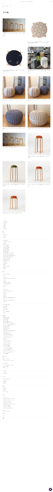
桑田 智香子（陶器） (6, 317)
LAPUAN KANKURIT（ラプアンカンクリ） (9, 278)
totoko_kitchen (5, 263)
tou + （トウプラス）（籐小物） (8, 348)
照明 (3, 271)
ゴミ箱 (4, 387)
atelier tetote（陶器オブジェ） (7, 325)
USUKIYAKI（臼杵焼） (6, 247)
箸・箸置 (4, 267)
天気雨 (4, 264)
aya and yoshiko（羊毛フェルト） (8, 352)
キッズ (4, 394)
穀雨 (4, 367)
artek (4, 233)
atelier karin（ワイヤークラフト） (8, 336)
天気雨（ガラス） (5, 329)
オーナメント (5, 310)
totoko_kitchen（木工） (6, 340)
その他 (4, 237)
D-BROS (4, 292)
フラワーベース (5, 289)
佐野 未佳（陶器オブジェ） (7, 321)
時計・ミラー (5, 356)
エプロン (4, 383)
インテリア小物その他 (6, 311)
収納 (3, 386)
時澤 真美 (5, 296)
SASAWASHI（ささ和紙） (7, 282)
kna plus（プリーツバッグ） (7, 401)
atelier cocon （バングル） (7, 406)
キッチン (4, 376)
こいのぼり (5, 227)
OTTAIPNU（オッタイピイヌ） (7, 283)
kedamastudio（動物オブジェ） (7, 349)
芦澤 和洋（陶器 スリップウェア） (8, 252)
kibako (4, 236)
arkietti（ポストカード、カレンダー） (8, 360)
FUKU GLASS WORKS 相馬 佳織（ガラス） (9, 255)
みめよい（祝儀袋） (6, 353)
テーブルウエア (5, 240)
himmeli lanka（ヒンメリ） (7, 344)
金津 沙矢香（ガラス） (6, 328)
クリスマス (5, 223)
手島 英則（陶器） (6, 248)
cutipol (4, 243)
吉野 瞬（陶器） (5, 251)
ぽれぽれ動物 (5, 306)
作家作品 (4, 315)
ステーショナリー (5, 363)
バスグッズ (5, 380)
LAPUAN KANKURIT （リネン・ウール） (9, 398)
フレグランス (5, 373)
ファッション (5, 397)
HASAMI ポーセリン (6, 244)
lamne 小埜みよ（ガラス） (7, 260)
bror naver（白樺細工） (6, 345)
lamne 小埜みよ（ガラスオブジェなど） (9, 300)
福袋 (3, 418)
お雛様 (4, 226)
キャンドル (5, 372)
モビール (4, 307)
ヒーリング (4, 370)
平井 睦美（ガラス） (6, 259)
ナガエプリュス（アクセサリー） (8, 402)
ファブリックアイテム (6, 274)
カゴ (4, 390)
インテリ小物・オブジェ (7, 304)
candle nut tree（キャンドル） (7, 341)
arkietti (4, 279)
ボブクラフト (5, 293)
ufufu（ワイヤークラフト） (7, 337)
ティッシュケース (5, 391)
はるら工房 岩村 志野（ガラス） (8, 256)
